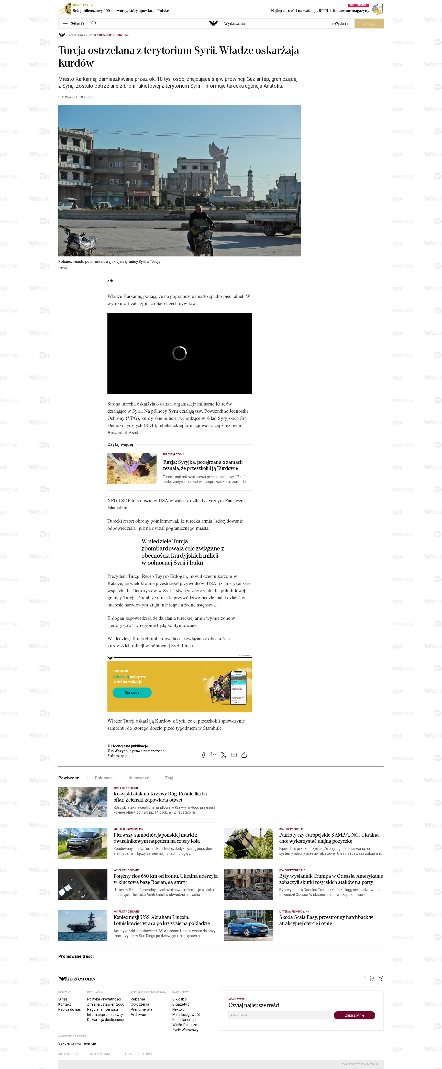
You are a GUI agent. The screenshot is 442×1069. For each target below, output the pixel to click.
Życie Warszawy (185, 1030)
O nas (63, 999)
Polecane (104, 777)
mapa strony (68, 1054)
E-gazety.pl (181, 1004)
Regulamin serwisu (102, 1009)
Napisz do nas (69, 1009)
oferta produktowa (136, 1054)
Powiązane (68, 777)
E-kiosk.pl (179, 999)
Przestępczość (173, 454)
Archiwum (139, 1014)
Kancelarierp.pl (184, 1020)
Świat (92, 35)
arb (110, 281)
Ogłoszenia (140, 1004)
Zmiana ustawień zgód (105, 1004)
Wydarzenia (234, 23)
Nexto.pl (178, 1009)
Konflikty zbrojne (114, 35)
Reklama (138, 999)
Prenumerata (141, 1009)
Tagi (169, 777)
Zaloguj (369, 23)
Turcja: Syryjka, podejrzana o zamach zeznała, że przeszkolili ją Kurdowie (203, 465)
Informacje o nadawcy (105, 1014)
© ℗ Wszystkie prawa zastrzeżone (135, 751)
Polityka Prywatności (104, 999)
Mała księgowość (186, 1014)
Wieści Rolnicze (184, 1025)
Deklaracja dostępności (105, 1020)
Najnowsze (138, 777)
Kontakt (64, 1004)
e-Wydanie (340, 23)
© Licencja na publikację (127, 746)
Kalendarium (100, 1054)
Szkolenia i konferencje (77, 1043)
